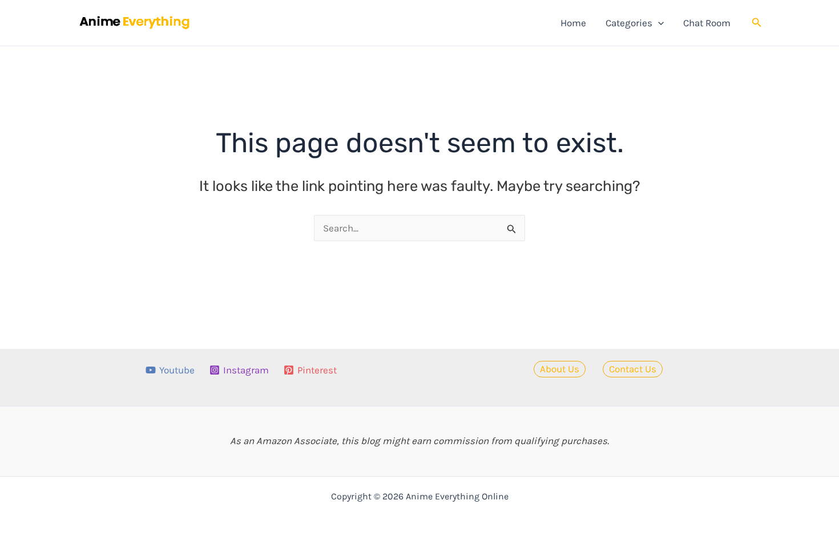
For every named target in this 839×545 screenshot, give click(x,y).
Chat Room (707, 23)
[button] (658, 23)
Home (573, 23)
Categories (629, 23)
